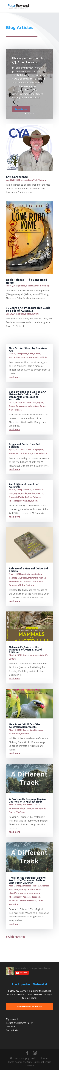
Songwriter (32, 808)
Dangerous (21, 406)
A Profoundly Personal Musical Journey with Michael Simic (27, 800)
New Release (15, 410)
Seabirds (13, 900)
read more (14, 377)
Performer (14, 808)
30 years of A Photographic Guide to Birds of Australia (28, 309)
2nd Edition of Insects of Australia (24, 485)
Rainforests (14, 733)
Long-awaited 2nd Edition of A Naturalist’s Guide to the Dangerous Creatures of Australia (27, 395)
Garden (31, 493)
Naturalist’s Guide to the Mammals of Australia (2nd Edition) (25, 650)
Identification (16, 893)
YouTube (20, 812)
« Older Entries (15, 936)
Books (22, 286)
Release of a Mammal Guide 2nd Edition (28, 569)
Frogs (30, 453)
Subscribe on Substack (29, 1006)
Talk (35, 180)
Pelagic (38, 893)
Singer (23, 808)
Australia (26, 489)
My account (12, 1019)
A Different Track (31, 804)
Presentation (25, 180)
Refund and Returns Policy (19, 1022)
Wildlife (43, 357)
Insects (24, 357)
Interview (28, 893)
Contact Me (12, 1030)
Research (35, 897)
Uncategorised (33, 286)
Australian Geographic (32, 402)
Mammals (34, 357)
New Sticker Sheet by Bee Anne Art (28, 349)
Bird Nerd (13, 889)
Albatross (44, 886)
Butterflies (14, 357)
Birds (21, 314)
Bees (24, 353)
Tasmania (32, 900)
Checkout (11, 1026)
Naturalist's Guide (37, 406)
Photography (15, 501)
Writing (42, 180)
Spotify (42, 808)
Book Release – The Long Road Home (26, 281)
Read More (21, 109)
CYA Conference (17, 176)
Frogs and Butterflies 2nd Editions (24, 445)
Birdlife (31, 889)
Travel (12, 812)
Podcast (26, 897)
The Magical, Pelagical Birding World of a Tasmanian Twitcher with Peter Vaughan (28, 880)
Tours (40, 900)
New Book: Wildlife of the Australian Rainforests (24, 725)
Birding (23, 889)
